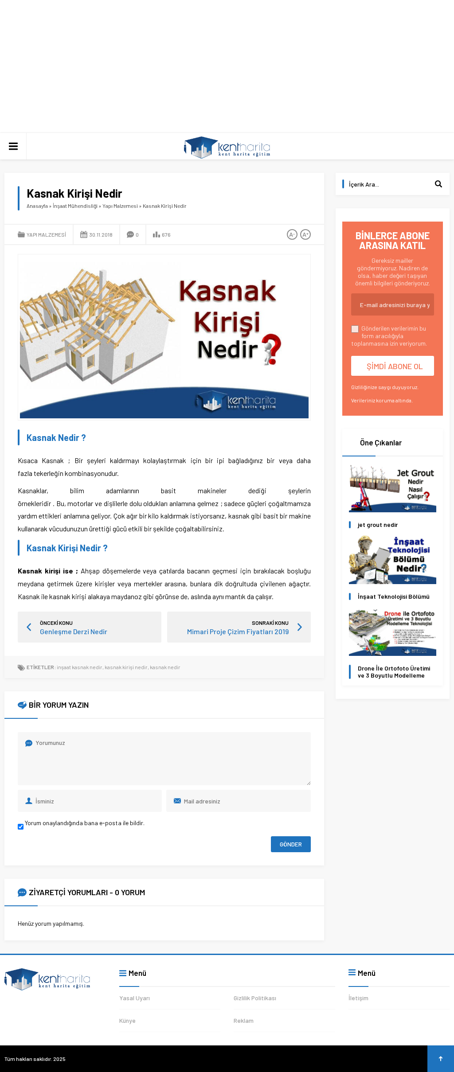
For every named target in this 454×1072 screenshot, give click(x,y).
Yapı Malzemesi (120, 206)
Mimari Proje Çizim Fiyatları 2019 (238, 631)
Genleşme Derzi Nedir (73, 631)
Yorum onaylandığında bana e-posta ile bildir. (84, 822)
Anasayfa (37, 206)
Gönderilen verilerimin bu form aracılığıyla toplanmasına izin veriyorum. (389, 335)
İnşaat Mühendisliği (75, 206)
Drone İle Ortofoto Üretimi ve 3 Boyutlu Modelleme (394, 672)
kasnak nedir (165, 667)
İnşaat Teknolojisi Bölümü (394, 596)
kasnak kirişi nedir (126, 667)
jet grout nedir (378, 524)
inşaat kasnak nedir (79, 667)
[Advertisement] (227, 66)
